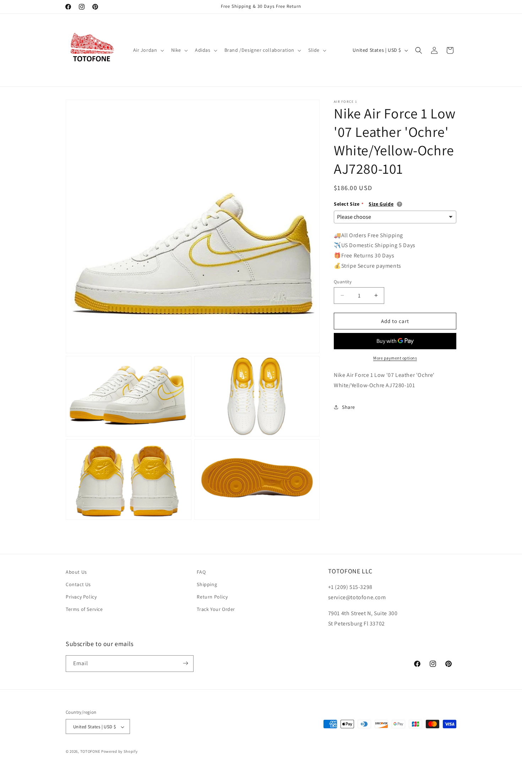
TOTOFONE (90, 751)
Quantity (343, 281)
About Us (76, 572)
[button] (148, 50)
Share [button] (348, 407)
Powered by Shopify (119, 751)
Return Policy (212, 597)
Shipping (207, 584)
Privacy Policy (81, 597)
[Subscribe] (185, 663)
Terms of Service (84, 609)
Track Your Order (216, 609)
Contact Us (78, 584)
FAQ (201, 572)
